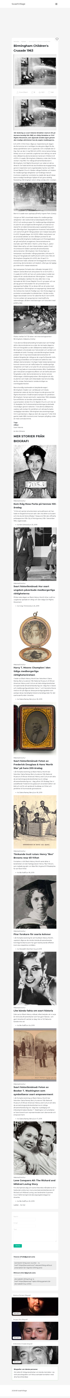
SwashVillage (18, 4)
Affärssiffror (17, 1313)
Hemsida (16, 41)
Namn (16, 1216)
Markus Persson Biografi (22, 1295)
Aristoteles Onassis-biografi (22, 1344)
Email (16, 1223)
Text (15, 1229)
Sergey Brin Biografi (20, 1319)
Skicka (17, 1246)
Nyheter (23, 41)
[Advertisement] (35, 21)
